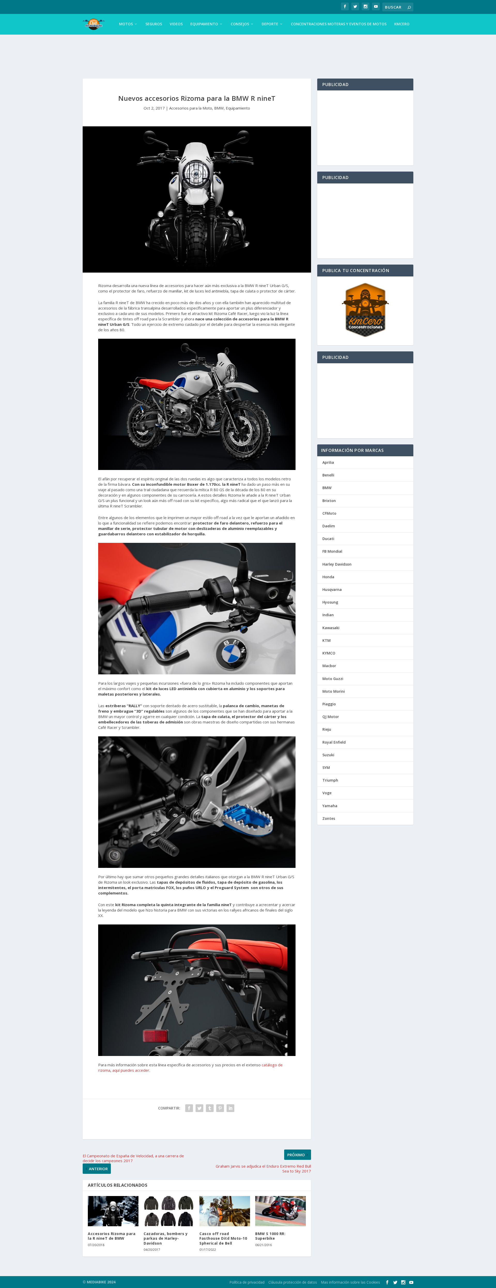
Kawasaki (330, 627)
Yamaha (329, 805)
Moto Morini (333, 691)
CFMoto (329, 513)
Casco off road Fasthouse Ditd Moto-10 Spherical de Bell (223, 1238)
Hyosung (330, 602)
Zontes (328, 818)
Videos (176, 24)
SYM (326, 767)
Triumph (330, 780)
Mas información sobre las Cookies (350, 1282)
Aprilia (328, 462)
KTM (326, 640)
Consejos (240, 24)
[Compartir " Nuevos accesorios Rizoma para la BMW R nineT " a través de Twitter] (199, 1108)
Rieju (326, 729)
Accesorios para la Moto (190, 108)
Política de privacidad (247, 1282)
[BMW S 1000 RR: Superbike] (280, 1211)
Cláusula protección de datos (292, 1282)
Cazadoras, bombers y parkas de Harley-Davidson (166, 1238)
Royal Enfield (334, 742)
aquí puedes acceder (130, 1070)
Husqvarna (332, 589)
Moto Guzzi (332, 678)
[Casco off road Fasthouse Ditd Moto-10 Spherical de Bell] (224, 1211)
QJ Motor (330, 716)
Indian (328, 614)
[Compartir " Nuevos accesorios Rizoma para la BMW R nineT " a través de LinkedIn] (230, 1108)
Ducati (328, 538)
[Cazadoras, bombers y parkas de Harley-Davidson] (169, 1211)
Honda (328, 576)
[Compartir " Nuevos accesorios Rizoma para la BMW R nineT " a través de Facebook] (189, 1108)
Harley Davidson (337, 564)
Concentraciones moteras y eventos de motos (338, 24)
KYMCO (328, 653)
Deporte (270, 24)
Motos (126, 24)
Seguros (153, 24)
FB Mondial (332, 551)
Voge (326, 792)
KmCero (401, 24)
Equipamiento (204, 24)
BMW (219, 108)
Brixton (329, 500)
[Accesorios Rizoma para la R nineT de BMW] (113, 1211)
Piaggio (329, 703)
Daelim (328, 525)
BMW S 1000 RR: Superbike (270, 1236)
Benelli (328, 475)
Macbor (329, 665)
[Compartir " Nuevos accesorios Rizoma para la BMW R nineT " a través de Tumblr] (210, 1108)
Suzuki (328, 754)
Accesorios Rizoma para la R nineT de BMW (111, 1236)
